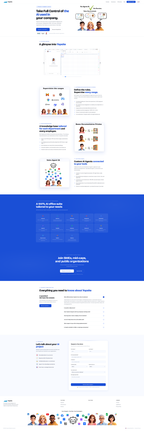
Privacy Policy (118, 406)
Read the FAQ (79, 270)
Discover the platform (56, 29)
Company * (73, 359)
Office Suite (119, 1)
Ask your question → (45, 305)
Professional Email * (74, 354)
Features (62, 402)
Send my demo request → (88, 384)
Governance (113, 1)
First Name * (73, 349)
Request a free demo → (43, 29)
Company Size (73, 364)
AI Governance (63, 404)
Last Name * (91, 349)
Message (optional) (74, 374)
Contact (117, 402)
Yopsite (10, 2)
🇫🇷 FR (139, 1)
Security (62, 406)
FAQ (124, 1)
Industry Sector (92, 364)
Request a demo (131, 1)
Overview (107, 1)
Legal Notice (118, 404)
